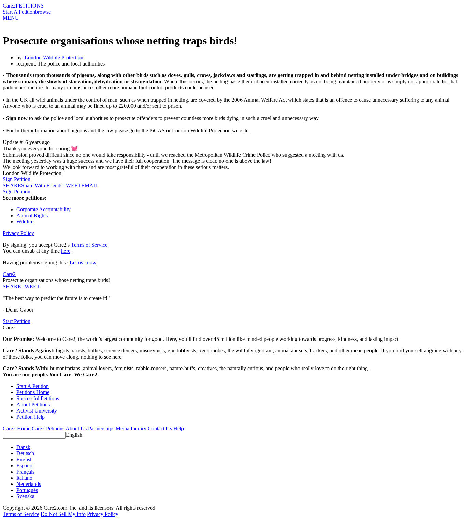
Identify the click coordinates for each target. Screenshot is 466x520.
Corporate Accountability (43, 209)
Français (25, 472)
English (74, 435)
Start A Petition (19, 12)
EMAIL (90, 185)
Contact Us (160, 428)
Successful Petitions (37, 398)
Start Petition (16, 321)
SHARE (12, 286)
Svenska (25, 496)
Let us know (83, 262)
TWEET (71, 185)
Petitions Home (32, 392)
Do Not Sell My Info (63, 514)
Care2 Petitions (48, 428)
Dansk (23, 447)
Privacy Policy (18, 233)
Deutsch (25, 453)
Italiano (24, 478)
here (65, 251)
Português (27, 490)
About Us (76, 428)
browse (43, 12)
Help (178, 428)
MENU (11, 18)
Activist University (36, 411)
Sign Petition (16, 179)
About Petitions (33, 404)
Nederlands (28, 484)
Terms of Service (89, 245)
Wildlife (24, 222)
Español (25, 465)
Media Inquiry (131, 428)
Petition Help (30, 417)
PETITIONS (30, 6)
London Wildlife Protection (54, 57)
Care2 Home (16, 428)
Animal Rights (32, 215)
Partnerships (101, 428)
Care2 (9, 6)
